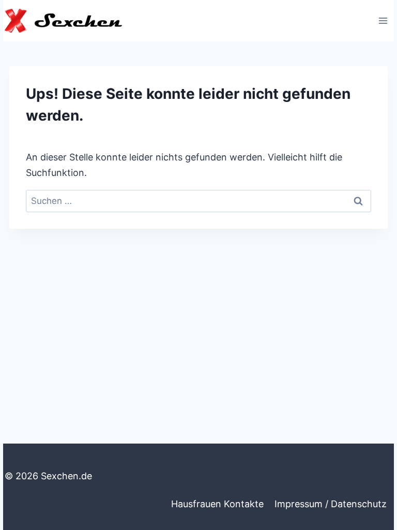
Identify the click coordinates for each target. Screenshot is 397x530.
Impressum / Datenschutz (330, 503)
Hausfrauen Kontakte (217, 503)
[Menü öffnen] (382, 20)
